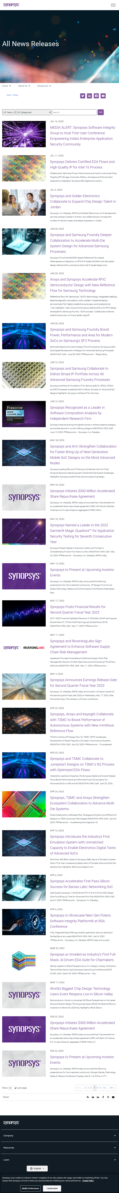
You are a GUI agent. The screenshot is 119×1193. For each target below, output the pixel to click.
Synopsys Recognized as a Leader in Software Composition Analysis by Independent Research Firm (77, 413)
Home (5, 86)
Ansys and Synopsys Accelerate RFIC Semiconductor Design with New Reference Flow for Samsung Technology (82, 285)
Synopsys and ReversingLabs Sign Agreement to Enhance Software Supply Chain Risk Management (80, 646)
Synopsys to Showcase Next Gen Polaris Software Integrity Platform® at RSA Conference (80, 921)
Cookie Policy (88, 1181)
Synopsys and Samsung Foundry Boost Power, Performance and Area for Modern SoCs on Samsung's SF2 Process (81, 335)
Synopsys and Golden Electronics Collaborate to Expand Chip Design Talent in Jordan (83, 201)
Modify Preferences (30, 1188)
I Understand (52, 1188)
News (9, 95)
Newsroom (42, 86)
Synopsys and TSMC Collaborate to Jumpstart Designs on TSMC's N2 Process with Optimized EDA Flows (82, 764)
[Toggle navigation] (113, 5)
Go (100, 112)
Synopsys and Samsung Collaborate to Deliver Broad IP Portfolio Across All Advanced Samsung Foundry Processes (80, 374)
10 (104, 1088)
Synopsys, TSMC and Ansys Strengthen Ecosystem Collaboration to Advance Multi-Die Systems (82, 803)
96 (111, 1088)
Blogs (15, 95)
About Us (22, 86)
